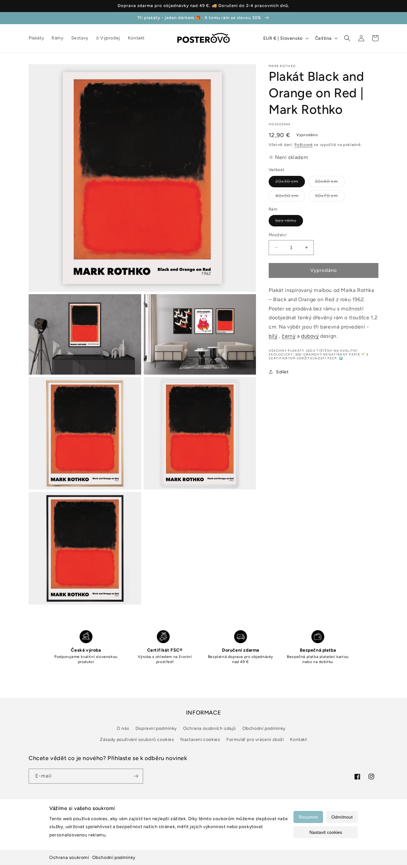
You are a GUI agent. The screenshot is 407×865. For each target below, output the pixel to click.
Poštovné (303, 144)
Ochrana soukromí (69, 857)
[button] (347, 38)
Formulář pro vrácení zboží (255, 739)
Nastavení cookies (200, 739)
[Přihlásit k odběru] (136, 776)
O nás (123, 728)
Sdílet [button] (282, 372)
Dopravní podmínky (156, 728)
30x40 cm (330, 182)
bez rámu (289, 222)
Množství (277, 234)
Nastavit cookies (325, 832)
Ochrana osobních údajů (209, 728)
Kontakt (298, 739)
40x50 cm (290, 196)
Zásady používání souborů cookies (137, 739)
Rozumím (308, 817)
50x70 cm (330, 196)
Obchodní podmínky (113, 857)
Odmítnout (342, 817)
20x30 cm (290, 182)
